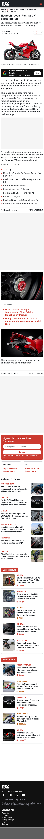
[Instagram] (10, 796)
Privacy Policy (11, 457)
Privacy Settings (8, 819)
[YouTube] (24, 796)
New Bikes (5, 538)
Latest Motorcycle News (22, 9)
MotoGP (20, 608)
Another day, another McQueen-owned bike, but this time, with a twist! (28, 735)
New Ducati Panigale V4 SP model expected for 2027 (13, 542)
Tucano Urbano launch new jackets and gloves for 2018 (32, 470)
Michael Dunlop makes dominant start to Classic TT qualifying (28, 719)
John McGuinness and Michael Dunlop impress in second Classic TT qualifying (28, 686)
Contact (5, 815)
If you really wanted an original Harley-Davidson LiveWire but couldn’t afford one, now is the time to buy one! (28, 645)
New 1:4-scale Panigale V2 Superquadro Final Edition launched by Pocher (19, 312)
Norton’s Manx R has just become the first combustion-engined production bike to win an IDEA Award (15, 502)
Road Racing (22, 681)
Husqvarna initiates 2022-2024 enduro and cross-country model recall (23, 321)
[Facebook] (4, 796)
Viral (3, 511)
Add (37, 73)
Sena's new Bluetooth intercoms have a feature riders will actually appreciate (15, 489)
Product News (9, 12)
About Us (5, 813)
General (5, 497)
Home (4, 9)
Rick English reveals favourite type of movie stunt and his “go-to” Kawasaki (15, 556)
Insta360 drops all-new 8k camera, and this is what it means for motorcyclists (12, 529)
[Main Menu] (41, 3)
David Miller (5, 31)
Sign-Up (5, 824)
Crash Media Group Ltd (12, 800)
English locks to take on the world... (10, 470)
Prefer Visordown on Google (17, 72)
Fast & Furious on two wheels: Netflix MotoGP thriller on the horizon (27, 612)
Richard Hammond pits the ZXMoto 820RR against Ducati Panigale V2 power (14, 516)
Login (4, 822)
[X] (17, 796)
